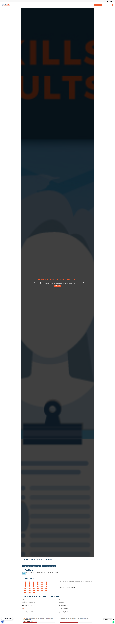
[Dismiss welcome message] (11, 618)
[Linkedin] (107, 1)
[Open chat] (2, 621)
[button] (102, 1)
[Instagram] (111, 1)
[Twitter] (110, 1)
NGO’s (24, 608)
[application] (53, 5)
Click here (28, 572)
